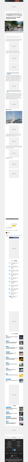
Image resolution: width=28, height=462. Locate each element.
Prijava (11, 237)
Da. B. (8, 19)
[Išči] (20, 1)
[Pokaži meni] (22, 1)
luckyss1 (9, 232)
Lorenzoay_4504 (10, 227)
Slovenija (12, 264)
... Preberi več (18, 461)
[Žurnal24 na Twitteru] (15, 450)
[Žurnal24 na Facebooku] (13, 450)
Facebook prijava (15, 237)
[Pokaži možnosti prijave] (21, 1)
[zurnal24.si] (6, 1)
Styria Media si (17, 457)
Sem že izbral (20, 15)
